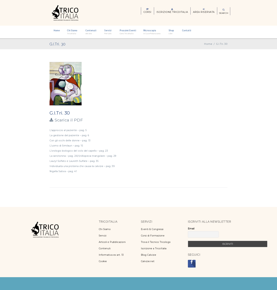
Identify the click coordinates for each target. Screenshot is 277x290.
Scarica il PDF (68, 120)
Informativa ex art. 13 (111, 254)
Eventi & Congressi (152, 229)
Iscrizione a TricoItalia (154, 248)
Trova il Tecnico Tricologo (156, 242)
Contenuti (105, 248)
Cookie (103, 261)
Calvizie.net (148, 261)
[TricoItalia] (65, 12)
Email (191, 228)
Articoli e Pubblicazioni (112, 242)
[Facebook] (192, 264)
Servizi (103, 235)
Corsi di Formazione (153, 235)
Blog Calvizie (148, 254)
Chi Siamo (105, 229)
